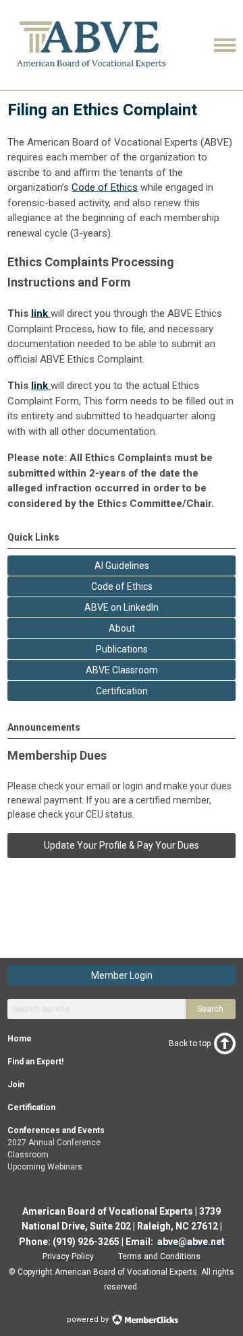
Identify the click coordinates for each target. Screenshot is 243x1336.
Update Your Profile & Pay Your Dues (121, 845)
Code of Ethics (105, 187)
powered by (89, 1319)
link (41, 385)
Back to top (190, 1043)
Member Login (122, 975)
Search (210, 1009)
